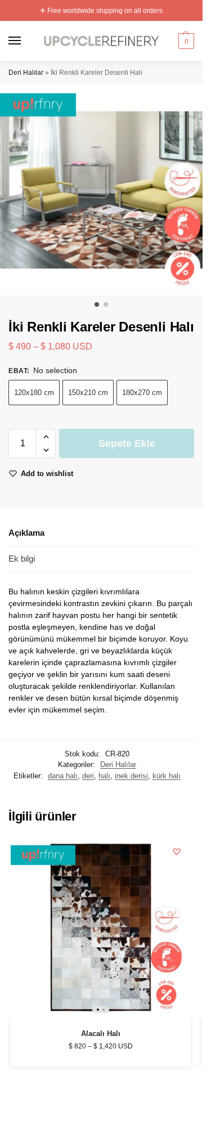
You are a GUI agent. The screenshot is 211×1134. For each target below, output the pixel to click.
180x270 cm (142, 392)
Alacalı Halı (100, 1033)
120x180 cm (34, 392)
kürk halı (166, 776)
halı (104, 776)
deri (88, 776)
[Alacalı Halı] (101, 927)
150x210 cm (88, 392)
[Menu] (25, 41)
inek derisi (131, 776)
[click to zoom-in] (105, 189)
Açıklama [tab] (26, 532)
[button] (185, 41)
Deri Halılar (25, 73)
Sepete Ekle (126, 443)
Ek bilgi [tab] (21, 558)
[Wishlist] (176, 851)
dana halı (63, 776)
